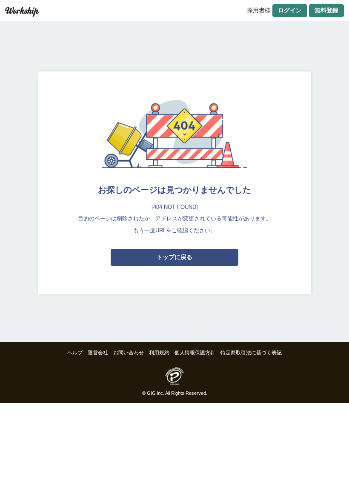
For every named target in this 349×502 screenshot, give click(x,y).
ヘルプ (75, 353)
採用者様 (259, 10)
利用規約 (159, 353)
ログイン (290, 10)
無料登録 (326, 10)
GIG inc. (155, 393)
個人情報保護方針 (194, 353)
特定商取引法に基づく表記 (251, 353)
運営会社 (98, 353)
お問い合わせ (128, 353)
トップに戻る (174, 257)
